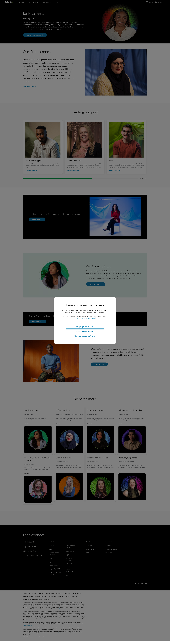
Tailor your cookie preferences (85, 336)
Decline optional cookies (85, 331)
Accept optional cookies (85, 327)
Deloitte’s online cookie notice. (85, 318)
